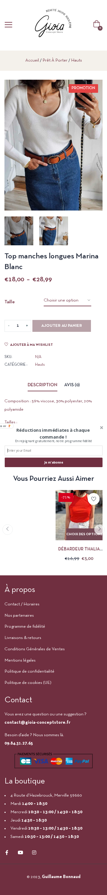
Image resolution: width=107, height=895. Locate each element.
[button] (53, 433)
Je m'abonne (53, 462)
